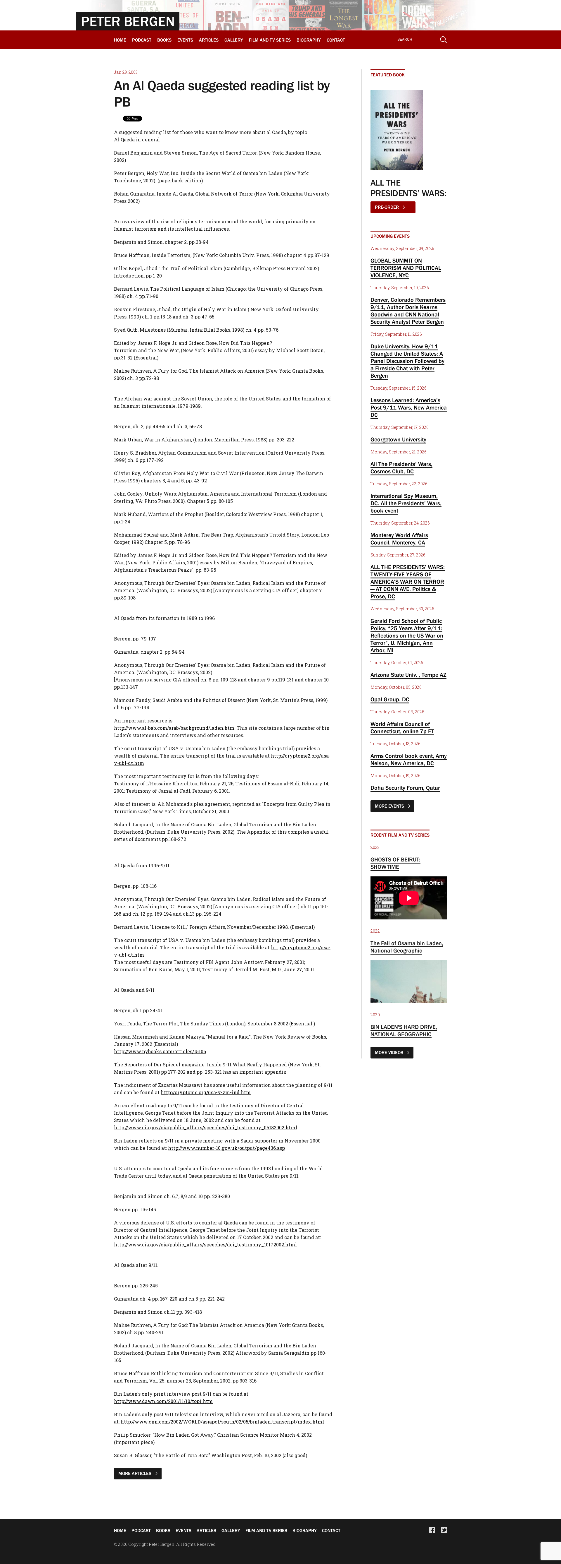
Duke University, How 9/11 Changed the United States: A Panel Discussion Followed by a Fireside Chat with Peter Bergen (407, 361)
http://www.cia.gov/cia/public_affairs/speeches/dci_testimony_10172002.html (205, 1244)
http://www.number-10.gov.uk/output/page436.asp (226, 1148)
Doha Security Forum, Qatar (405, 787)
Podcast (141, 39)
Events (185, 39)
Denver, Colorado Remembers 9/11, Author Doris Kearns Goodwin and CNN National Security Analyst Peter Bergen (408, 311)
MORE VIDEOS (389, 1052)
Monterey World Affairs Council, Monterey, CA (399, 539)
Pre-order (387, 207)
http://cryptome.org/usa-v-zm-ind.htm (206, 1092)
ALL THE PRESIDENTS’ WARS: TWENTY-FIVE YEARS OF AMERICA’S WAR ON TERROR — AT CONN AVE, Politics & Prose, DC (407, 581)
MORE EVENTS (390, 805)
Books (164, 39)
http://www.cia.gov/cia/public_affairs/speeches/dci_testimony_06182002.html (205, 1127)
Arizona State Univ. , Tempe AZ (408, 674)
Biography (309, 39)
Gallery (233, 39)
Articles (209, 39)
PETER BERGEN (128, 21)
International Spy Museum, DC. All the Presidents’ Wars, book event (405, 503)
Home (120, 39)
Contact (336, 39)
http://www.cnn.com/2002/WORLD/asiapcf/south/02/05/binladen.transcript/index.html (222, 1422)
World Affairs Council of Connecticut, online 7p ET (402, 727)
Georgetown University (398, 439)
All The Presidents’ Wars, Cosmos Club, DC (401, 467)
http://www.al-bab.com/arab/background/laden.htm (174, 728)
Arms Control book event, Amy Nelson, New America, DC (408, 759)
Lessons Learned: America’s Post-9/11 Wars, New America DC (408, 407)
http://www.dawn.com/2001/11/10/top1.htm (163, 1401)
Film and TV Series (270, 39)
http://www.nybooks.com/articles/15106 (160, 1051)
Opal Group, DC (389, 699)
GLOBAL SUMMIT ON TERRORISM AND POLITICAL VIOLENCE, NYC (405, 267)
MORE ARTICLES (135, 1473)
